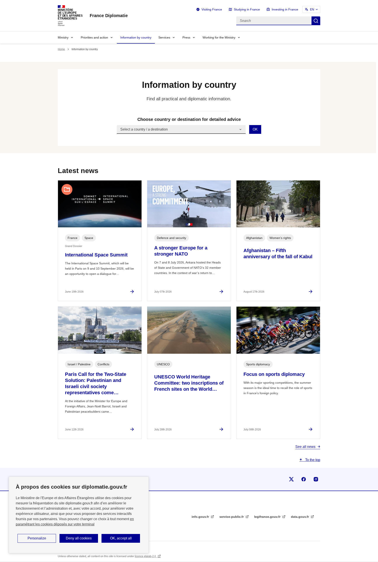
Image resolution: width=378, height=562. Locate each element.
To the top (312, 460)
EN (312, 9)
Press (186, 37)
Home (61, 49)
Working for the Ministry (219, 37)
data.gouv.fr (300, 516)
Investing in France (285, 9)
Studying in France (247, 9)
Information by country (135, 37)
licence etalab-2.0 (146, 556)
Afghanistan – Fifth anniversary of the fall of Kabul (277, 253)
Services (164, 37)
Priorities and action (94, 37)
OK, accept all (121, 538)
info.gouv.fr (201, 516)
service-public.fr (232, 516)
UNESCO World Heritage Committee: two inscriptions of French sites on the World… (189, 383)
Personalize (37, 538)
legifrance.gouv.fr (267, 516)
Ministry (63, 37)
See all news (305, 447)
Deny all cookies (79, 538)
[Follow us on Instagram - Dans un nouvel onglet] (316, 479)
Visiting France (211, 9)
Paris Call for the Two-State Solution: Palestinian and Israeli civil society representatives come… (95, 383)
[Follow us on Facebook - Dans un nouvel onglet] (303, 479)
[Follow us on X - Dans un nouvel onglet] (291, 479)
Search (316, 20)
